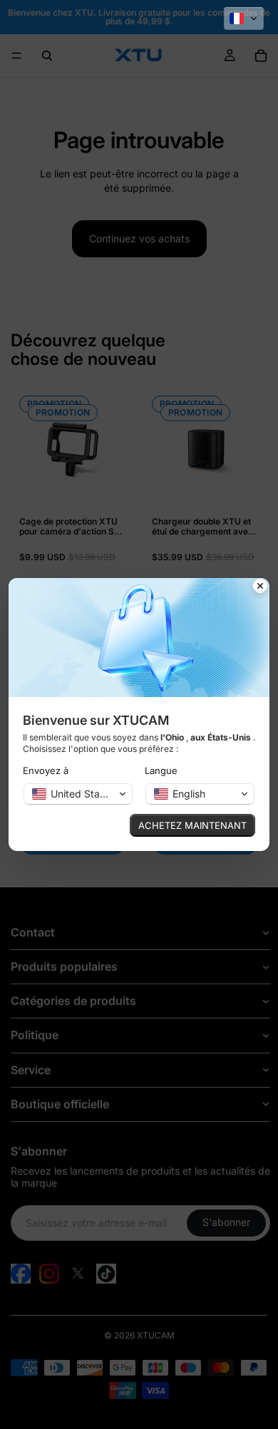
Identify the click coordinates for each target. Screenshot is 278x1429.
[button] (244, 18)
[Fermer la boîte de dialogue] (260, 587)
